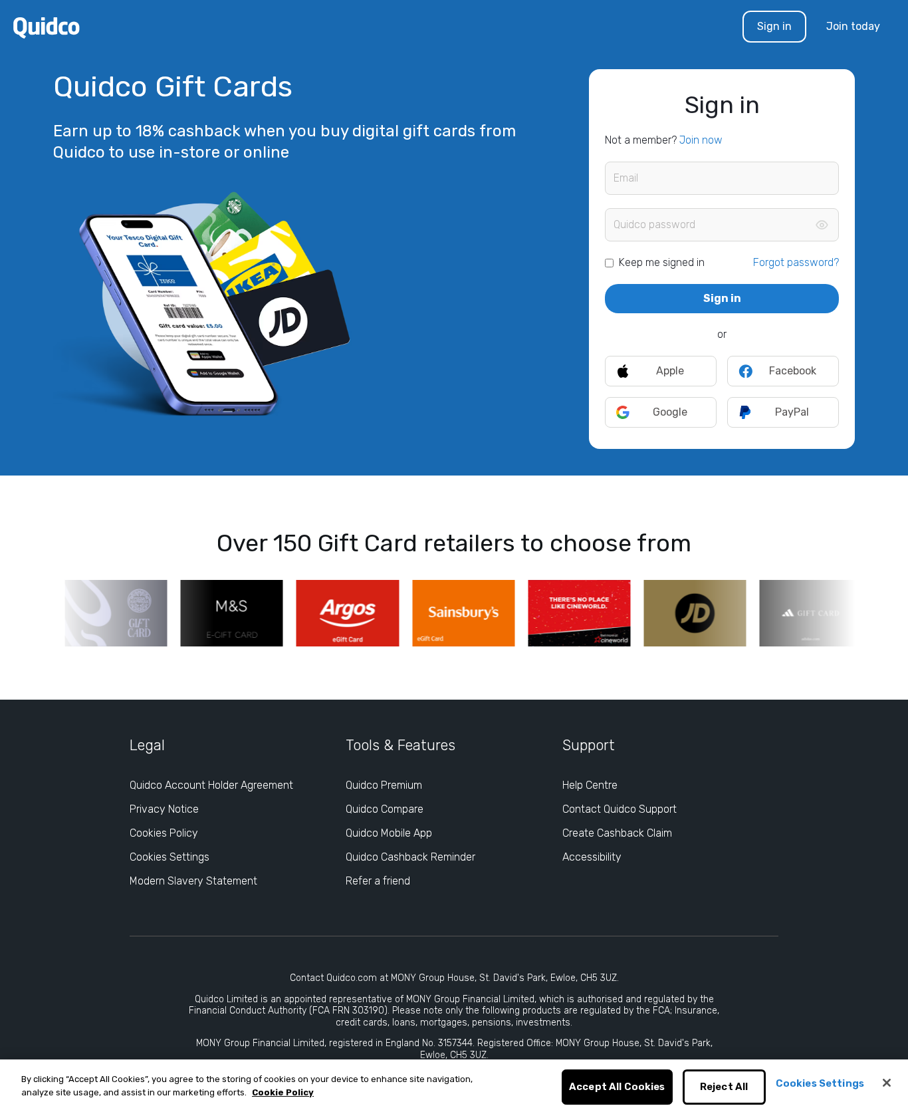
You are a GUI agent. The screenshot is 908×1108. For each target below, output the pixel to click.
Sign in (774, 26)
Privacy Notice (164, 809)
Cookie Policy (283, 1092)
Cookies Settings (169, 857)
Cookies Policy (164, 833)
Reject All (724, 1087)
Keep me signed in (662, 262)
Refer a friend (378, 881)
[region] (454, 1083)
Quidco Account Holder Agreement (211, 785)
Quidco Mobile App (389, 833)
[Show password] (821, 224)
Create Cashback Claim (617, 833)
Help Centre (590, 785)
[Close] (886, 1082)
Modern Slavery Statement (193, 881)
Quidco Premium (384, 785)
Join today (853, 26)
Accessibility (592, 857)
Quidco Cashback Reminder (410, 857)
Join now (701, 140)
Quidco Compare (384, 809)
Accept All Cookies (617, 1087)
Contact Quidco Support (619, 809)
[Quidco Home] (46, 27)
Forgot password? (796, 262)
